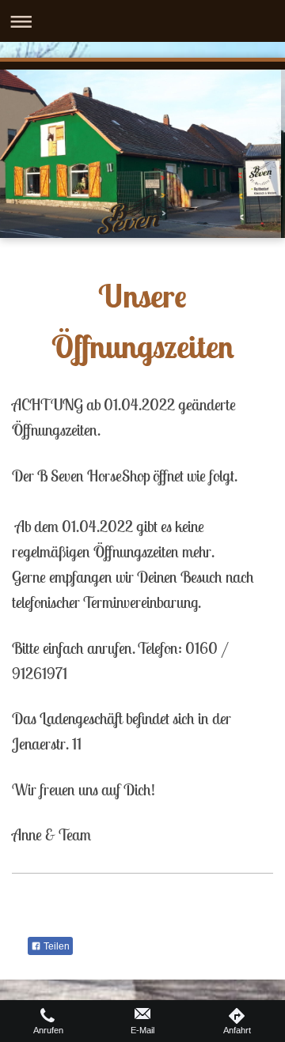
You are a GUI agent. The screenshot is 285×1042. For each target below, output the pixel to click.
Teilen (55, 946)
